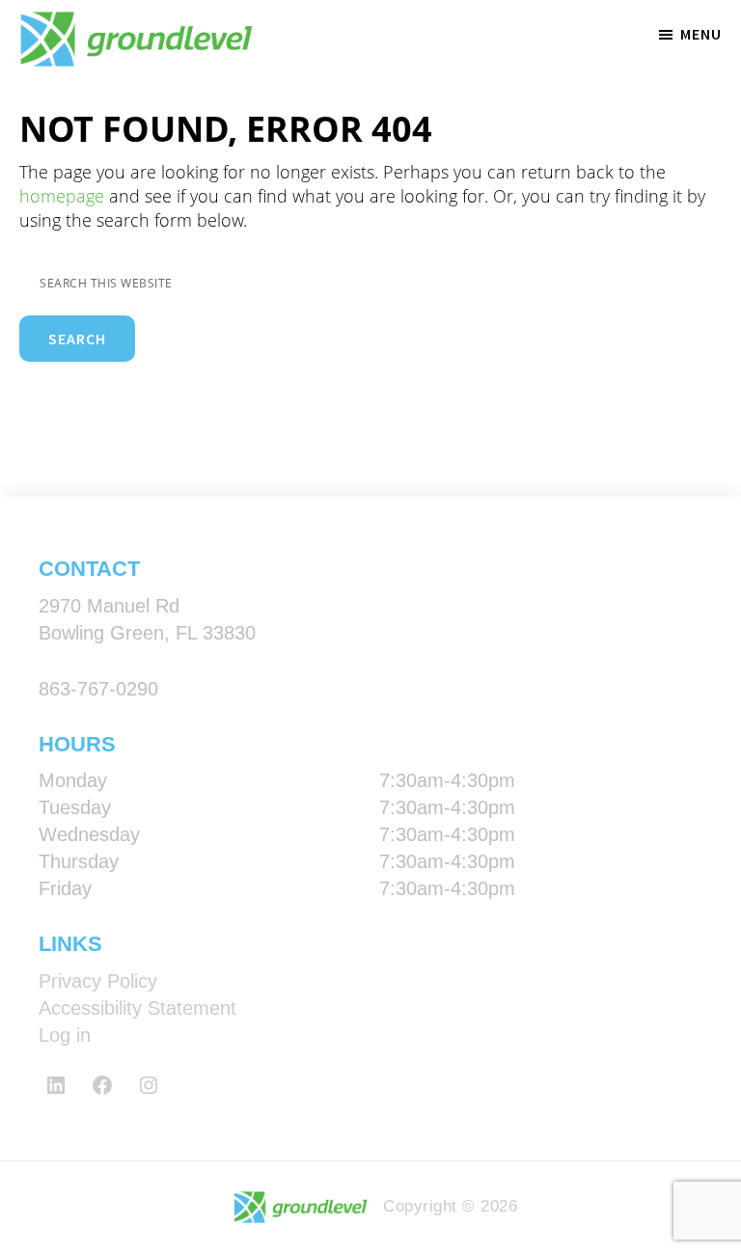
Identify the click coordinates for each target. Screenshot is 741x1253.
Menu (701, 33)
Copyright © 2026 (447, 1206)
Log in (65, 1035)
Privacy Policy (98, 981)
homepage (61, 195)
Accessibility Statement (137, 1008)
